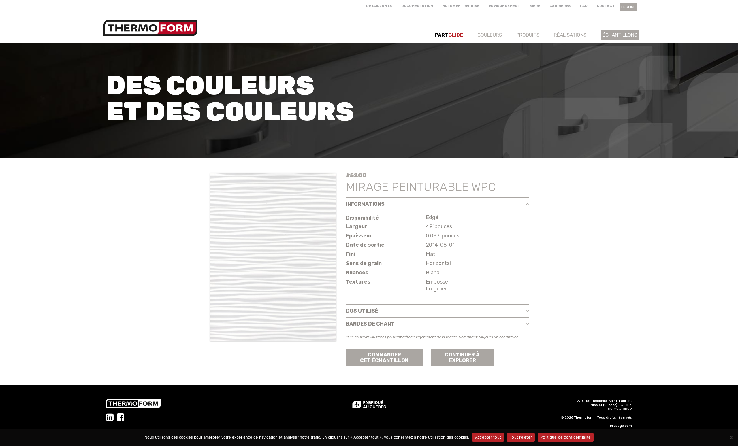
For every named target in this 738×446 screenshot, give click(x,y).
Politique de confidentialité (566, 437)
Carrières (560, 6)
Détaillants (379, 6)
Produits (527, 35)
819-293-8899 (619, 409)
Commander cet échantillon (384, 357)
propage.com (621, 426)
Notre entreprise (460, 6)
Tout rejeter (521, 437)
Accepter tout (488, 437)
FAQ (584, 6)
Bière (534, 6)
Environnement (504, 6)
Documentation (417, 6)
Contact (606, 6)
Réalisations (570, 35)
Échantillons (620, 35)
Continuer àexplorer (462, 357)
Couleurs (489, 35)
